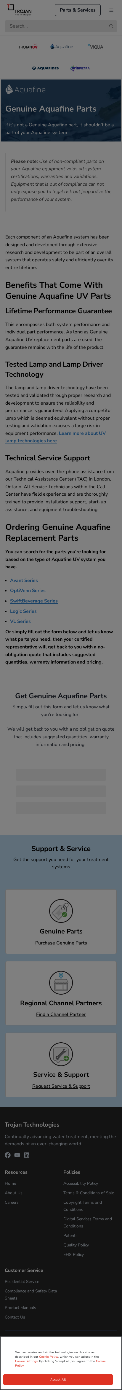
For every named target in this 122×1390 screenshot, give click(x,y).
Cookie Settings (26, 1361)
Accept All (58, 1380)
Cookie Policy (48, 1357)
